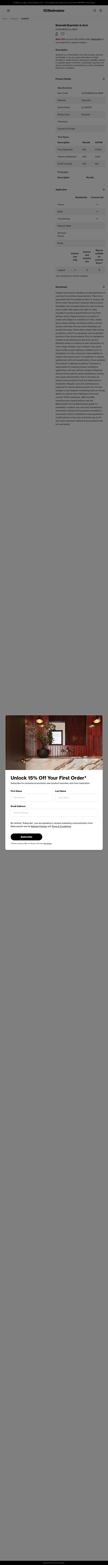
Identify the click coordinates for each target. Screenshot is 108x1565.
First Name (16, 791)
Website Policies (39, 826)
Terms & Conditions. (61, 826)
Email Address (18, 806)
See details (47, 843)
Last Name (60, 791)
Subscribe (26, 836)
